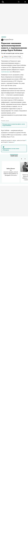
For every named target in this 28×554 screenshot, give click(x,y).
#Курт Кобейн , (5, 142)
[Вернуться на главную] (3, 1)
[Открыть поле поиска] (18, 1)
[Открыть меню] (25, 1)
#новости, (10, 140)
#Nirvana (11, 142)
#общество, (4, 140)
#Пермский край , (21, 140)
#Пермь (14, 140)
